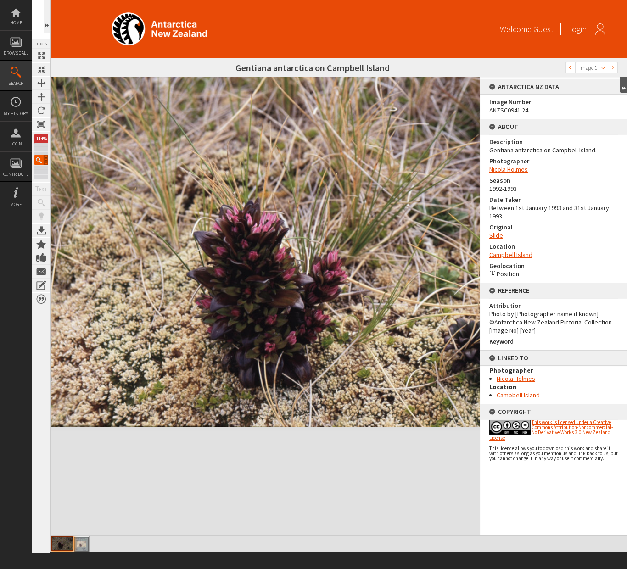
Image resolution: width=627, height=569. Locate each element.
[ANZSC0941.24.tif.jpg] (62, 543)
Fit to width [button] (41, 83)
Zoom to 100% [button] (41, 124)
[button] (41, 160)
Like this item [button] (41, 258)
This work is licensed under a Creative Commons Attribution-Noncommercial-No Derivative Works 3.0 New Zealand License (551, 430)
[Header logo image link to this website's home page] (159, 15)
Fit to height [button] (41, 97)
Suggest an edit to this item (41, 285)
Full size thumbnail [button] (41, 55)
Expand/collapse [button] (623, 85)
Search (16, 83)
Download (41, 230)
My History (16, 114)
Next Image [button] (612, 67)
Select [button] (603, 67)
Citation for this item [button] (41, 299)
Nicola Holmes (508, 169)
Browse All (16, 53)
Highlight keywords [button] (41, 216)
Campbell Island (510, 255)
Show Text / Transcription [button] (41, 189)
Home (16, 23)
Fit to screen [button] (41, 69)
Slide (496, 235)
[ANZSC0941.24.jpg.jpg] (81, 544)
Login (16, 144)
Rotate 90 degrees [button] (41, 110)
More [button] (16, 204)
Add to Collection (41, 244)
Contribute (15, 174)
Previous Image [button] (570, 67)
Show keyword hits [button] (41, 203)
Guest (543, 29)
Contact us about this (41, 272)
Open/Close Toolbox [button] (47, 16)
